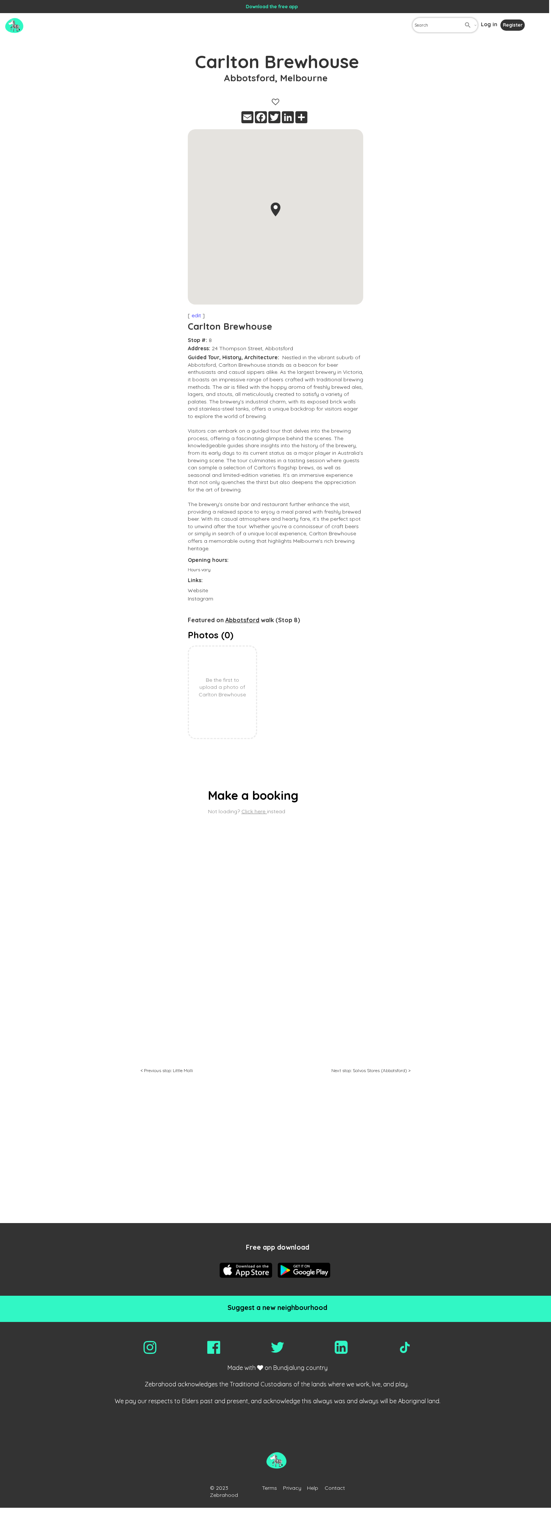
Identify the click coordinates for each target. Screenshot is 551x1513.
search (468, 25)
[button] (275, 209)
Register (513, 25)
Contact (335, 1488)
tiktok (404, 1347)
